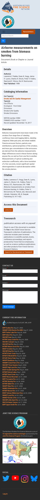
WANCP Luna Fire (8, 395)
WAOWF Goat (6, 337)
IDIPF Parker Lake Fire (9, 332)
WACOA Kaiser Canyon (10, 402)
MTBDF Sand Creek (8, 374)
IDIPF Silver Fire (7, 335)
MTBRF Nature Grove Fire (10, 346)
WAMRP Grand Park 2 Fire (11, 363)
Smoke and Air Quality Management (17, 99)
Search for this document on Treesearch (18, 252)
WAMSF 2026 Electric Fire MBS (12, 330)
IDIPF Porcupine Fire (9, 379)
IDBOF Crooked (7, 349)
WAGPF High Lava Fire (9, 367)
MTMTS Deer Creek (9, 353)
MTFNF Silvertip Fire (9, 381)
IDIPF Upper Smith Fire (9, 404)
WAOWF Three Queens (10, 365)
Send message (9, 307)
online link (8, 210)
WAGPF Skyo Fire (8, 386)
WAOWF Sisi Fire (7, 344)
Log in (5, 494)
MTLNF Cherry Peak (9, 358)
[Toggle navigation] (3, 32)
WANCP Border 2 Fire (9, 398)
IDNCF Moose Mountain (10, 377)
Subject (4, 283)
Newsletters (28, 32)
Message (5, 290)
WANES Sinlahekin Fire (10, 388)
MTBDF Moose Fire (8, 391)
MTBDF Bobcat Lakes (9, 372)
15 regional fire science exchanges (14, 434)
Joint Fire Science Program (11, 436)
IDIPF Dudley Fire (7, 328)
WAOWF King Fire (8, 351)
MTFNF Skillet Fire (8, 384)
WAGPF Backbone (8, 360)
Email (4, 275)
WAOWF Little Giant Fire (10, 400)
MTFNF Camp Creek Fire (10, 339)
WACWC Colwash (8, 342)
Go (3, 41)
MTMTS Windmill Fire (9, 356)
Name (4, 268)
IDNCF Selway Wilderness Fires (12, 393)
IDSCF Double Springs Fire (11, 370)
